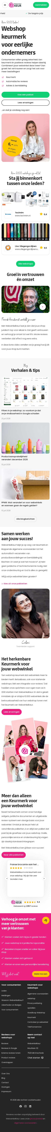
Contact (5, 1082)
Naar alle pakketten (14, 854)
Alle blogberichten (25, 519)
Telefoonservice (34, 1027)
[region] (25, 618)
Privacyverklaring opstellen (34, 1005)
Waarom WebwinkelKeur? (12, 1000)
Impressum (6, 1091)
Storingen (5, 1087)
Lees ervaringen (25, 102)
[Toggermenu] (5, 5)
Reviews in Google (9, 1048)
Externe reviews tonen (11, 1053)
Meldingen (5, 995)
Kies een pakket (25, 94)
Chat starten (34, 1057)
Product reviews (8, 1057)
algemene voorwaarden (25, 1123)
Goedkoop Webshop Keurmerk (36, 1015)
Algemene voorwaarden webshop (37, 996)
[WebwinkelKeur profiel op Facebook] (20, 1106)
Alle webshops (25, 263)
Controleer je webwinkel (37, 1022)
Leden (4, 991)
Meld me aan (40, 974)
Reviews (4, 1043)
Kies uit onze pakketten (15, 583)
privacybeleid (36, 1118)
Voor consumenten (9, 1009)
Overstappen (7, 1062)
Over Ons (5, 1073)
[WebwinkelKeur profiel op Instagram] (25, 1106)
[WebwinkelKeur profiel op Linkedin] (30, 1106)
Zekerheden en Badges (11, 1005)
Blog (3, 1078)
